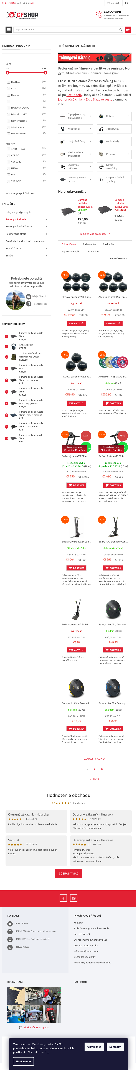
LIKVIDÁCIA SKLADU (28, 107)
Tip (28, 101)
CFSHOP (28, 155)
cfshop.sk (73, 901)
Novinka (28, 95)
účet (33, 2)
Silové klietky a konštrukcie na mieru (25, 241)
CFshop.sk (63, 901)
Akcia (28, 88)
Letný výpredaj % (28, 114)
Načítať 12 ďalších (94, 759)
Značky (9, 256)
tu (46, 1052)
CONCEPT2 (28, 161)
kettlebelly (74, 94)
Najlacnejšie (89, 244)
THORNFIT (28, 181)
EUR (127, 3)
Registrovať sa (9, 2)
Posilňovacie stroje (16, 234)
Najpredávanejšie (71, 251)
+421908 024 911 (21, 946)
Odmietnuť (93, 1047)
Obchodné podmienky (84, 957)
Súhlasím (114, 1047)
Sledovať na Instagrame (36, 1027)
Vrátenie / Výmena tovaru (86, 951)
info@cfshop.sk (21, 923)
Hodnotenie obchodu (68, 795)
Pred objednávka (28, 133)
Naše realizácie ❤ (82, 934)
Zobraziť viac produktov (93, 233)
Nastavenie (22, 1061)
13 (102, 769)
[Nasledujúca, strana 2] (95, 769)
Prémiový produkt (28, 120)
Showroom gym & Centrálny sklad (90, 940)
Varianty (74, 323)
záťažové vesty (101, 99)
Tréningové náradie (16, 219)
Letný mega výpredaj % (18, 212)
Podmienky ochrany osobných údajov (92, 962)
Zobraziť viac (68, 873)
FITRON (28, 168)
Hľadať (122, 29)
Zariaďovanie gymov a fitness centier (92, 928)
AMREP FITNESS (28, 148)
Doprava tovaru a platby (86, 945)
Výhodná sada (28, 127)
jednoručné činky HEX (73, 99)
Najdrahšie (108, 244)
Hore (96, 778)
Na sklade (28, 82)
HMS (28, 174)
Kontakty (78, 922)
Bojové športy (13, 248)
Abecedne (93, 251)
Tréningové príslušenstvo (19, 226)
